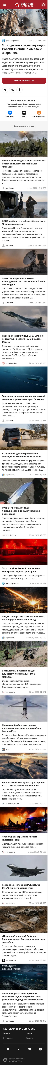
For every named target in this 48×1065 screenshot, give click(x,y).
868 (44, 421)
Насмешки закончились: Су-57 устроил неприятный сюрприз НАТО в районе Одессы (23, 339)
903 (44, 363)
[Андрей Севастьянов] (3, 188)
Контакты (29, 1034)
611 (44, 583)
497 (44, 903)
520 (44, 804)
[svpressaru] (3, 692)
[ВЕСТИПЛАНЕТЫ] (3, 363)
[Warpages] (3, 960)
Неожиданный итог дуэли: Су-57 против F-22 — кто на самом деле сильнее (23, 784)
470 (44, 1021)
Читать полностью (24, 80)
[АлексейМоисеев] (3, 749)
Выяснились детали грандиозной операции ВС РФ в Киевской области (21, 455)
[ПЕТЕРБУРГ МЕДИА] (3, 803)
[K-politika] (3, 474)
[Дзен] (40, 1049)
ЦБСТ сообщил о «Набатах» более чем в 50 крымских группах (23, 222)
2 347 (43, 245)
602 (44, 638)
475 (44, 961)
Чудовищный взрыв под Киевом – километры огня (20, 838)
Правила (29, 1038)
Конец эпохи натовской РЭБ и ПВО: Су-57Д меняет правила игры (21, 886)
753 (44, 535)
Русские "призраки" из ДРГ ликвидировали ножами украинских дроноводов (21, 511)
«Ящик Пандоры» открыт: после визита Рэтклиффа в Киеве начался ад (23, 618)
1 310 (43, 303)
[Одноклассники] (18, 1049)
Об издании (8, 1038)
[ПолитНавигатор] (3, 40)
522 (44, 749)
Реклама (6, 1034)
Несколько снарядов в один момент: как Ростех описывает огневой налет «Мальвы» (24, 163)
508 (44, 852)
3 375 (43, 188)
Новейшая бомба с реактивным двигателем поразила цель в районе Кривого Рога (21, 728)
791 (44, 475)
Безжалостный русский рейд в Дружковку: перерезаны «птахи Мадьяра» (18, 674)
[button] (5, 90)
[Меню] (4, 4)
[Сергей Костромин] (3, 303)
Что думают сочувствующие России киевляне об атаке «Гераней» (23, 49)
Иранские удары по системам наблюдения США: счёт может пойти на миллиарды (23, 281)
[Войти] (43, 4)
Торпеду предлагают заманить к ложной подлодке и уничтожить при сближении (23, 398)
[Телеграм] (7, 1049)
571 (44, 692)
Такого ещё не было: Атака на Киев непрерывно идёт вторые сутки (21, 570)
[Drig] (3, 535)
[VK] (29, 1049)
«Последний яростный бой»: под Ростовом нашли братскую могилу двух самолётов (23, 939)
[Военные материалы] (24, 4)
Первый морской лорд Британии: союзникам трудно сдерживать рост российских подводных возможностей (22, 996)
